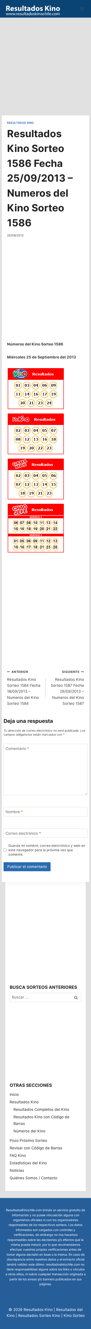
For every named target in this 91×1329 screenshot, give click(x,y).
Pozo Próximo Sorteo (28, 1140)
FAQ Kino (18, 1155)
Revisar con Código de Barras (36, 1148)
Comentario (17, 748)
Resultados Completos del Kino (41, 1109)
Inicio (14, 1094)
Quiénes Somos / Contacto (33, 1178)
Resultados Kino (20, 122)
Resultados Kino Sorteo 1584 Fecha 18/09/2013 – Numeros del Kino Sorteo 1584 (23, 687)
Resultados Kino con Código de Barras (41, 1120)
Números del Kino (29, 1131)
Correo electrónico (23, 833)
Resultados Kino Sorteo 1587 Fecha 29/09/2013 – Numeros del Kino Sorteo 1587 (67, 687)
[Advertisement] (45, 63)
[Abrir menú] (82, 8)
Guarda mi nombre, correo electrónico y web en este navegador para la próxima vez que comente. (46, 850)
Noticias (17, 1170)
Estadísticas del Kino (28, 1163)
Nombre (14, 812)
